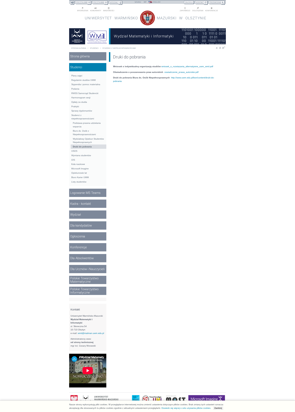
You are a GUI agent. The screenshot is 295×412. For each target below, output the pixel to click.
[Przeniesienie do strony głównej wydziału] (97, 36)
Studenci (94, 48)
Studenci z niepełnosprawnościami (119, 48)
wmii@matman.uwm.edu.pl (91, 333)
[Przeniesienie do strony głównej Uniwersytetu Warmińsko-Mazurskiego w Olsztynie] (77, 36)
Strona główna (78, 48)
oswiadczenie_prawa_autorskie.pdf (181, 72)
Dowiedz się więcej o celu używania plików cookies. (186, 408)
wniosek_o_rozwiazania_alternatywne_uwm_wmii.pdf (187, 66)
